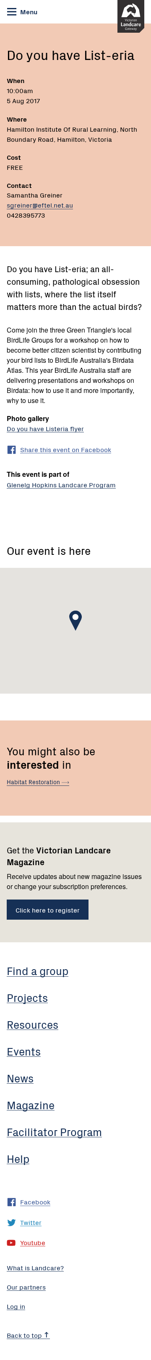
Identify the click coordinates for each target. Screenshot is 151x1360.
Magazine (31, 1104)
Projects (27, 997)
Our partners (26, 1286)
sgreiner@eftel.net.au (40, 204)
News (20, 1077)
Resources (32, 1024)
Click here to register (48, 909)
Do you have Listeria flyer (45, 428)
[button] (75, 620)
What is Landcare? (35, 1267)
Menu (27, 11)
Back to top (25, 1334)
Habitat (34, 782)
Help (18, 1158)
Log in (16, 1306)
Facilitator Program (54, 1131)
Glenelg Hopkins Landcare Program (61, 484)
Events (24, 1050)
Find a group (37, 970)
